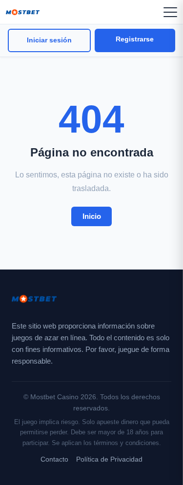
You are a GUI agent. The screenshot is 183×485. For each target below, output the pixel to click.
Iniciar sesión (49, 40)
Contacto (54, 459)
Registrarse (135, 39)
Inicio (91, 216)
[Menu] (170, 12)
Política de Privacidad (109, 459)
